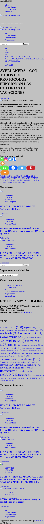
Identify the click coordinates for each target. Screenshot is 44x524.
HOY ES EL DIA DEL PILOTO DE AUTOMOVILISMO (17, 207)
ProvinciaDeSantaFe (28, 364)
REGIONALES (11, 495)
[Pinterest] (30, 168)
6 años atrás (4, 98)
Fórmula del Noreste (17, 292)
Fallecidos (12, 348)
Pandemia (30, 359)
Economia (26, 345)
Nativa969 (4, 356)
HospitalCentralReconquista (11, 351)
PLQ (6, 290)
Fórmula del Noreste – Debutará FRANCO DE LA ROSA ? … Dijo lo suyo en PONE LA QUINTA (22, 231)
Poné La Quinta (10, 202)
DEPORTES (9, 195)
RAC (30, 368)
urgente (36, 377)
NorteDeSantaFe (9, 359)
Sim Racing (13, 378)
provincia (7, 364)
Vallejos (10, 380)
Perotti (4, 362)
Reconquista (11, 371)
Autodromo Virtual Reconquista (17, 330)
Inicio (7, 5)
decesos (14, 344)
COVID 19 (9, 493)
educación (35, 345)
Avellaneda (8, 333)
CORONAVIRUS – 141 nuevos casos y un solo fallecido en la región (20, 500)
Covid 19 (14, 341)
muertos (10, 353)
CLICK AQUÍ (26, 312)
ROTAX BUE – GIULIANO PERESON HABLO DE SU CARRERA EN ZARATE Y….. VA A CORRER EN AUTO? (20, 255)
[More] (2, 163)
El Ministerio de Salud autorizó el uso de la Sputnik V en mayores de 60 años (19, 181)
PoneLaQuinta (30, 362)
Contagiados (30, 333)
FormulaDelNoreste (28, 348)
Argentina (29, 327)
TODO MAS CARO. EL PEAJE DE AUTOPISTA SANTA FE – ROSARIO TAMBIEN (19, 177)
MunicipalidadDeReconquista (30, 353)
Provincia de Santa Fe (13, 367)
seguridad (37, 375)
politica (19, 362)
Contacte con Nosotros (13, 285)
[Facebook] (14, 159)
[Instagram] (6, 159)
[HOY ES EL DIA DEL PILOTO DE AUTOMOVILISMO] (1, 191)
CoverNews (38, 521)
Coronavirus (13, 337)
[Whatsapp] (2, 159)
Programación (10, 11)
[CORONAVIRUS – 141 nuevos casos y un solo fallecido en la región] (13, 489)
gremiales (39, 348)
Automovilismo (35, 330)
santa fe (25, 374)
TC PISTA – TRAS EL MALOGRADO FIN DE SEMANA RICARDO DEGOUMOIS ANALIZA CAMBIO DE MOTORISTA (21, 479)
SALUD (9, 374)
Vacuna (3, 380)
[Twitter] (10, 159)
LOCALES (9, 65)
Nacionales (9, 200)
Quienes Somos (10, 7)
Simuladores (23, 378)
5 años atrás (4, 213)
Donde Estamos (10, 9)
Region (28, 371)
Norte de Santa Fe (19, 356)
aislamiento (11, 327)
